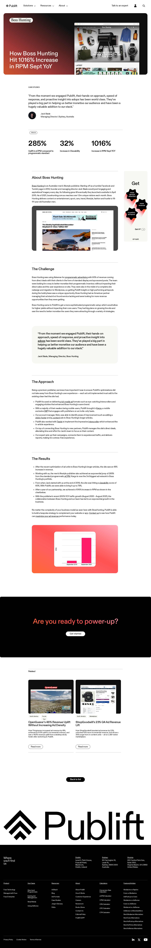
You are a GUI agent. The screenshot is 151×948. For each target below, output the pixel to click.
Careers (78, 900)
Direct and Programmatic (32, 891)
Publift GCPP (80, 918)
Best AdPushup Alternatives (133, 921)
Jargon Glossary (57, 904)
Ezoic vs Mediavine (130, 893)
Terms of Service (35, 939)
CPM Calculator (105, 900)
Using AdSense (33, 906)
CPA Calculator (105, 904)
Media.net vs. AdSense (132, 907)
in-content (55, 418)
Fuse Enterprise (9, 897)
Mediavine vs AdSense (131, 900)
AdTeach (55, 890)
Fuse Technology (9, 890)
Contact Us (79, 911)
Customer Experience (83, 897)
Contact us (94, 513)
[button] (29, 6)
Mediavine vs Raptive (131, 890)
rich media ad (67, 402)
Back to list (75, 779)
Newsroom (79, 904)
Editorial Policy (81, 914)
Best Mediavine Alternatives (133, 914)
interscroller (93, 422)
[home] (11, 6)
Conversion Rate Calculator (105, 891)
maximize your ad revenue (47, 516)
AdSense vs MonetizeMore (133, 911)
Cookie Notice (21, 939)
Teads (60, 422)
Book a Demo (80, 907)
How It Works (80, 893)
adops (41, 341)
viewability (104, 483)
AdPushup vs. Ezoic (130, 897)
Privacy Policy (8, 939)
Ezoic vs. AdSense (130, 904)
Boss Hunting (38, 186)
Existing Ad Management (32, 897)
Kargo (98, 408)
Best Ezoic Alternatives (131, 918)
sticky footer (40, 418)
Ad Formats (56, 897)
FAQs (53, 907)
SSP (46, 411)
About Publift (80, 890)
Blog (53, 893)
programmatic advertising (76, 277)
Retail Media (32, 902)
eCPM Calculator (105, 896)
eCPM (67, 476)
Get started (75, 634)
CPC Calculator (105, 908)
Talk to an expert (120, 6)
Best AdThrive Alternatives (133, 925)
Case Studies (56, 900)
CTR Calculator (105, 912)
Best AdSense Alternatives (133, 928)
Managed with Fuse (10, 893)
